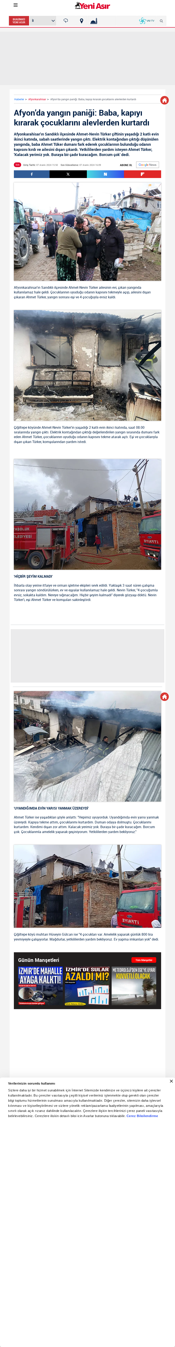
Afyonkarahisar (37, 99)
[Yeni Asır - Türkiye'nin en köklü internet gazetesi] (92, 5)
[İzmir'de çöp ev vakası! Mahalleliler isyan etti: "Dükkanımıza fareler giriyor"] (40, 986)
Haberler (19, 99)
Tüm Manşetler (144, 960)
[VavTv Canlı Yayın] (146, 21)
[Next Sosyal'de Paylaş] (105, 174)
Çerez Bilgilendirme (142, 1116)
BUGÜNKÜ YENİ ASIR (19, 21)
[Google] (147, 165)
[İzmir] (66, 20)
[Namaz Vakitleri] (102, 20)
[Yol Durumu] (81, 21)
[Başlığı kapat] (171, 1081)
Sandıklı (47, 287)
